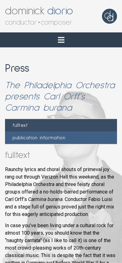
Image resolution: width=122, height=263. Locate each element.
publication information (39, 137)
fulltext (20, 125)
